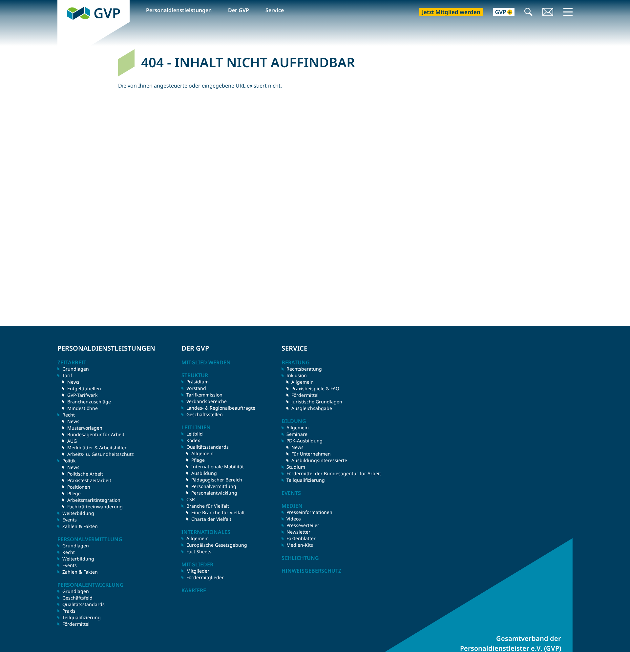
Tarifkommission (204, 395)
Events (69, 520)
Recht (68, 552)
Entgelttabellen (84, 388)
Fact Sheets (198, 551)
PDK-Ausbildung (304, 441)
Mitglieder (197, 571)
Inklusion (296, 375)
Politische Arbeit (85, 474)
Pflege (74, 493)
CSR (190, 499)
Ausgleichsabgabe (311, 408)
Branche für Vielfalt (207, 506)
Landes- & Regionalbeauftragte (220, 408)
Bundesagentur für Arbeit (95, 434)
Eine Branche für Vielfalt (218, 512)
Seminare (296, 434)
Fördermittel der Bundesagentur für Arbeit (333, 473)
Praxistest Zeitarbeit (89, 480)
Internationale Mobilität (217, 466)
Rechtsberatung (304, 369)
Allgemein (202, 453)
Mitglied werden (206, 362)
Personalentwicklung (214, 493)
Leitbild (194, 434)
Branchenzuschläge (89, 401)
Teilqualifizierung (81, 617)
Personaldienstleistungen (179, 10)
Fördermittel (76, 624)
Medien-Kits (299, 545)
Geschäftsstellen (204, 414)
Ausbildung (204, 473)
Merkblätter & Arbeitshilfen (97, 447)
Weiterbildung (78, 513)
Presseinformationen (309, 512)
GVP (62, 3)
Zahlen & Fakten (80, 526)
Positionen (78, 487)
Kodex (193, 440)
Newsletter (298, 532)
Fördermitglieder (205, 577)
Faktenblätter (301, 538)
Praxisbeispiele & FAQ (315, 388)
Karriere (193, 590)
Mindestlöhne (82, 408)
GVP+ (500, 12)
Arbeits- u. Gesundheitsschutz (100, 454)
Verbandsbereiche (206, 401)
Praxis (68, 611)
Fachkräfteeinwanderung (95, 506)
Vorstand (196, 388)
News (73, 382)
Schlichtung (300, 557)
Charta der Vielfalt (211, 519)
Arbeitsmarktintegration (93, 500)
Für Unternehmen (311, 454)
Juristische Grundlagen (316, 401)
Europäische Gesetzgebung (216, 545)
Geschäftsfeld (77, 598)
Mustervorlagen (84, 428)
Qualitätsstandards (83, 604)
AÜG (72, 441)
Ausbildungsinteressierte (319, 460)
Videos (293, 519)
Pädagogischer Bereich (216, 480)
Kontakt (548, 12)
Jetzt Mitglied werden (451, 12)
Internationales (205, 532)
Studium (295, 467)
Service (274, 10)
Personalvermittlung (213, 486)
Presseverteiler (302, 525)
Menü (568, 11)
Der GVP (238, 10)
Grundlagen (75, 369)
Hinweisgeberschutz (311, 570)
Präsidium (197, 381)
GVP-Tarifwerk (82, 395)
